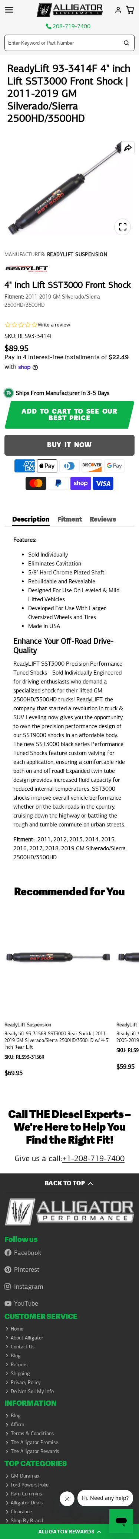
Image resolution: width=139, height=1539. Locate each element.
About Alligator (27, 1337)
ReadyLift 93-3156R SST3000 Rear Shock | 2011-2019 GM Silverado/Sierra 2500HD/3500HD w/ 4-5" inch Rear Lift (58, 996)
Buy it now (69, 445)
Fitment (69, 520)
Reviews (103, 520)
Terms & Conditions (32, 1433)
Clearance (21, 1511)
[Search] (126, 43)
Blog (16, 1355)
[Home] (69, 10)
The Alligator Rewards (35, 1451)
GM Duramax (25, 1475)
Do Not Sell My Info (32, 1391)
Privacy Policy (25, 1382)
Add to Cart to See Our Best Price (69, 415)
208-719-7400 (71, 26)
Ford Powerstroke (30, 1484)
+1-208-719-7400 (93, 1158)
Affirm (17, 1424)
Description (31, 520)
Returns (19, 1364)
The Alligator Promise (34, 1442)
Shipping (20, 1373)
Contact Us (22, 1346)
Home (17, 1328)
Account (118, 10)
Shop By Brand (27, 1520)
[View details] (69, 1212)
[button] (69, 1531)
